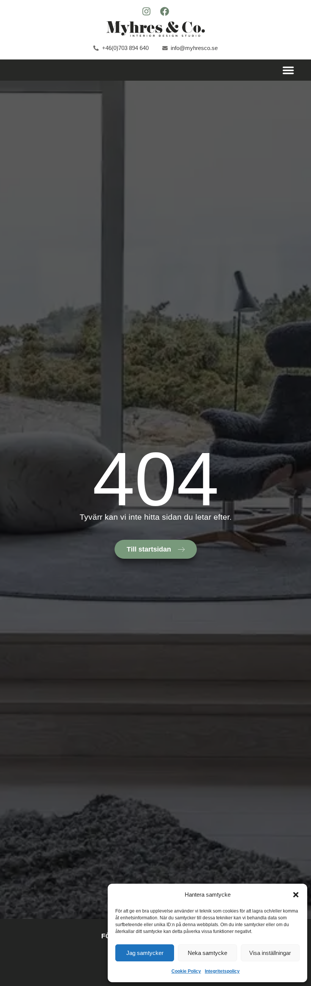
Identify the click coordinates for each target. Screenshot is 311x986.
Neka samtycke (207, 953)
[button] (296, 894)
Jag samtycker (144, 953)
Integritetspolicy (222, 971)
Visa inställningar (270, 953)
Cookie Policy (186, 971)
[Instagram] (146, 11)
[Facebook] (164, 11)
